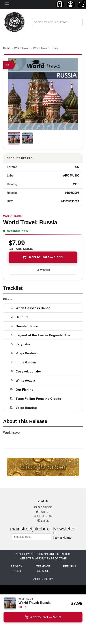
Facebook (44, 507)
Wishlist (45, 269)
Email (44, 520)
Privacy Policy (16, 568)
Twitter (44, 511)
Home (6, 48)
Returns (69, 566)
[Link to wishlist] (60, 5)
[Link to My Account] (71, 5)
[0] (82, 5)
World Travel (21, 48)
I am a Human (62, 537)
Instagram (44, 516)
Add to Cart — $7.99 (46, 257)
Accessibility (43, 579)
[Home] (14, 21)
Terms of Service (43, 568)
